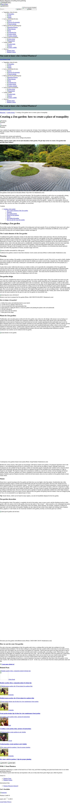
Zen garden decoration (13, 218)
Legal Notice (3, 802)
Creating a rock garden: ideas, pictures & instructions (15, 728)
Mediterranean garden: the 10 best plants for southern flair (17, 698)
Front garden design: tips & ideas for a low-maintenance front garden (20, 713)
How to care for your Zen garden (16, 220)
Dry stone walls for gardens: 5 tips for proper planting (15, 759)
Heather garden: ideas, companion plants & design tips (16, 683)
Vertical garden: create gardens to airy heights (13, 744)
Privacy (9, 802)
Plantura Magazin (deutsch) (10, 786)
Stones (8, 216)
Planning (9, 212)
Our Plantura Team (5, 59)
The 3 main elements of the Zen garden (17, 210)
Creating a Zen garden (9, 209)
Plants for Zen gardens (13, 215)
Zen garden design (12, 213)
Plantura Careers (11, 52)
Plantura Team (11, 50)
